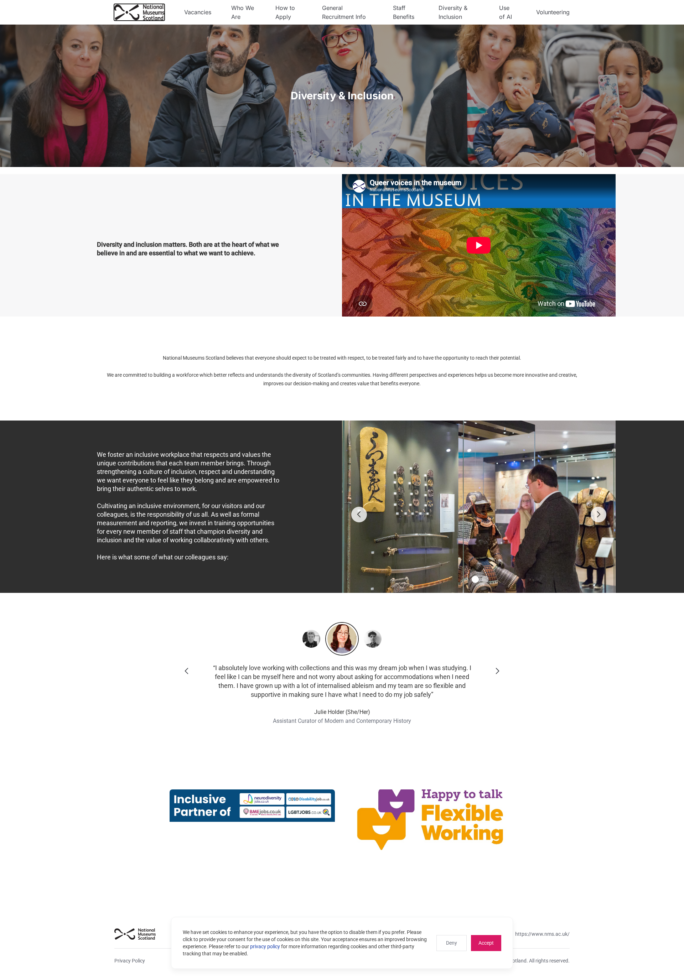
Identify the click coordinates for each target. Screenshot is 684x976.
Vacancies (197, 12)
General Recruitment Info (344, 12)
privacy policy (265, 946)
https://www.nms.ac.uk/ (542, 934)
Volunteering (553, 12)
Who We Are (242, 12)
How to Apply (285, 12)
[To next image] (598, 514)
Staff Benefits (403, 12)
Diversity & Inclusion (453, 12)
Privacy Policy (129, 961)
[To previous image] (359, 514)
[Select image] (475, 579)
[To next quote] (497, 671)
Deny (451, 943)
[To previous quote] (186, 671)
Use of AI (505, 12)
